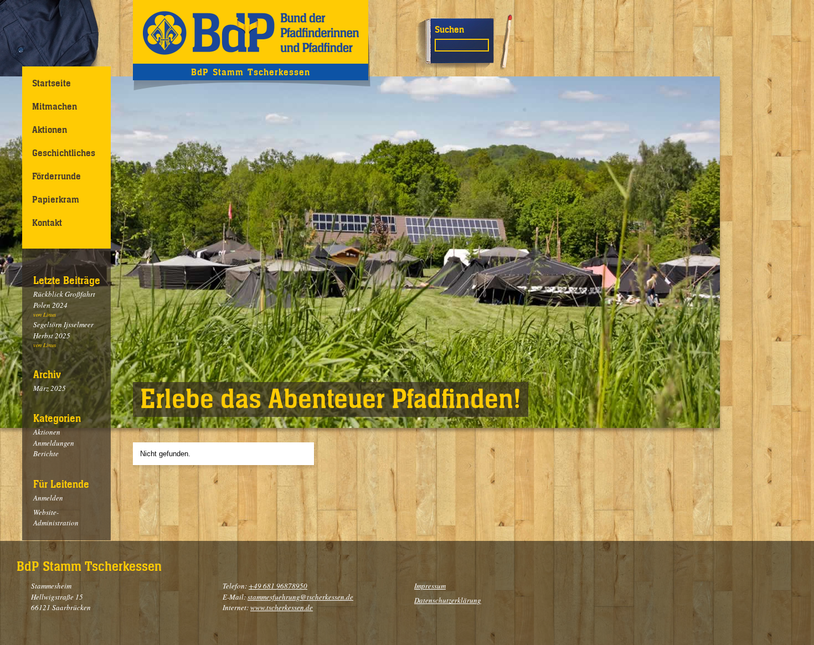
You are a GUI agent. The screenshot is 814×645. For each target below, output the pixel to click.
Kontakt (47, 222)
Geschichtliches (63, 152)
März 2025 (49, 388)
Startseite (51, 83)
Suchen (449, 29)
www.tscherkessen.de (281, 607)
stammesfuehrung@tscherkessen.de (300, 597)
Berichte (46, 453)
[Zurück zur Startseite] (250, 32)
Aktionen (49, 129)
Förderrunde (56, 176)
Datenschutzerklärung (447, 600)
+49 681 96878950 (278, 586)
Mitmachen (54, 106)
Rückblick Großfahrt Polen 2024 (64, 299)
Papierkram (55, 199)
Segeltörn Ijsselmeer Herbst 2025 (63, 329)
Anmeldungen (53, 443)
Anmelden (48, 498)
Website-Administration (56, 517)
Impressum (430, 586)
